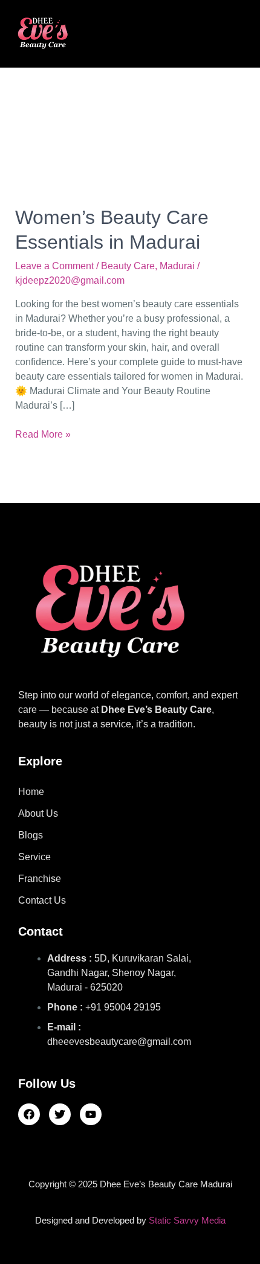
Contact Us (42, 900)
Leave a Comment (54, 266)
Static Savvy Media (187, 1220)
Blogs (30, 835)
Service (34, 857)
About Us (38, 813)
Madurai (177, 266)
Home (31, 792)
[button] (192, 33)
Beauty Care (128, 266)
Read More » (43, 433)
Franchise (39, 878)
